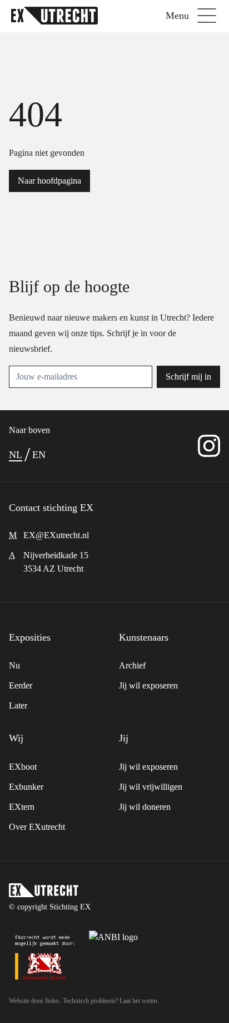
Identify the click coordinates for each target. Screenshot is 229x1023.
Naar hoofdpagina (49, 180)
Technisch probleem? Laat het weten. (111, 1001)
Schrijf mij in (188, 376)
